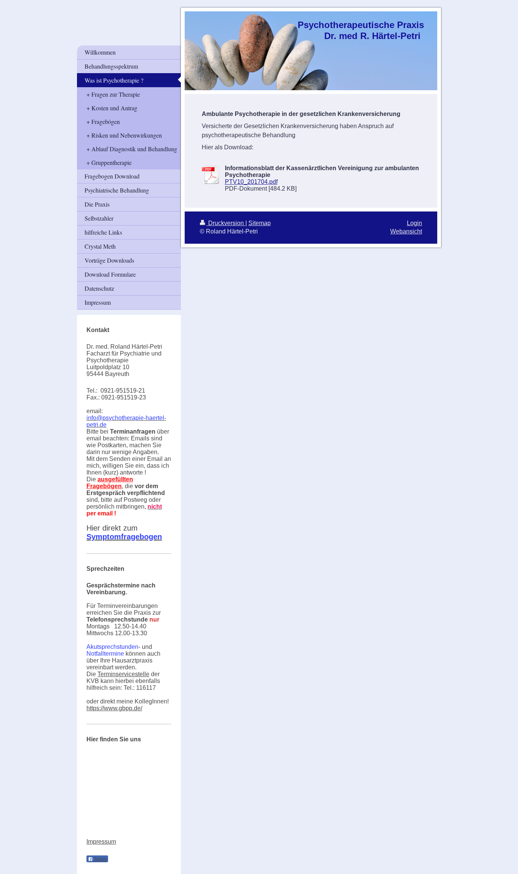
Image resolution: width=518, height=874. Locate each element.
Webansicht (406, 231)
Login (414, 223)
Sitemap (259, 223)
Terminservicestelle (123, 674)
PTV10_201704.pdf (251, 182)
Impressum (101, 841)
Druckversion (226, 223)
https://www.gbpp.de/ (114, 708)
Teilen (100, 859)
